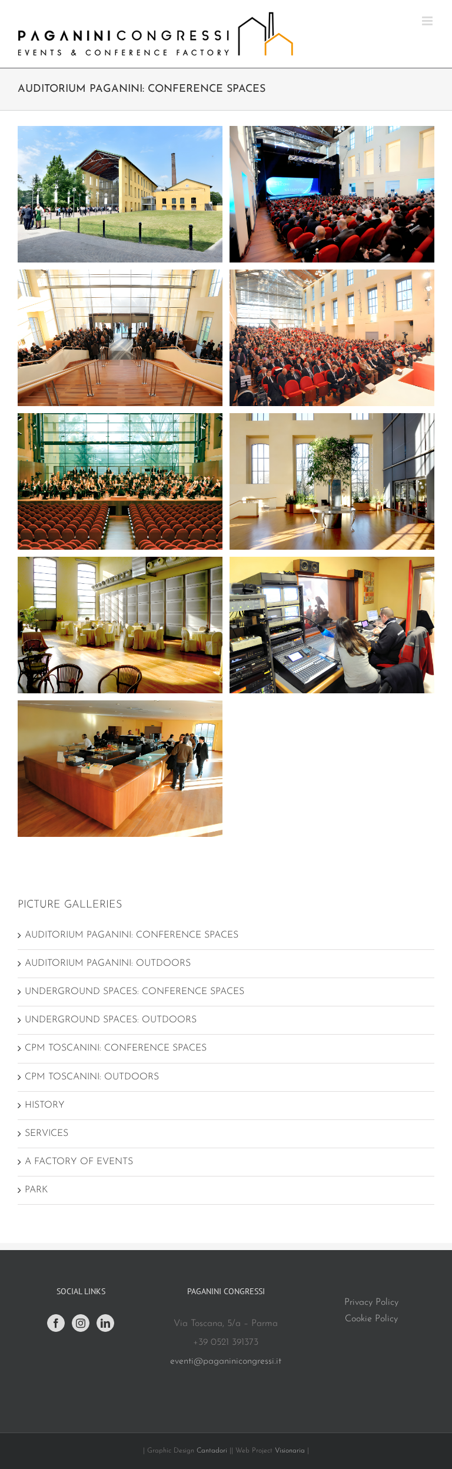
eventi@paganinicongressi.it (225, 1361)
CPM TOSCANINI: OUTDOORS (92, 1077)
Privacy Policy (371, 1302)
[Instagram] (80, 1323)
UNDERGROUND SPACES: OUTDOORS (111, 1020)
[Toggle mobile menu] (428, 21)
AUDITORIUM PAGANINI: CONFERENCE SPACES (131, 935)
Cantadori (212, 1450)
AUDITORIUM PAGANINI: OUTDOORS (108, 963)
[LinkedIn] (105, 1323)
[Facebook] (56, 1323)
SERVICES (46, 1133)
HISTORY (45, 1105)
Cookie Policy (371, 1319)
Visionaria (291, 1450)
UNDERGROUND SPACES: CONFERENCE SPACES (134, 991)
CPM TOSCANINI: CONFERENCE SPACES (116, 1048)
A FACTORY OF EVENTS (79, 1161)
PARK (36, 1190)
